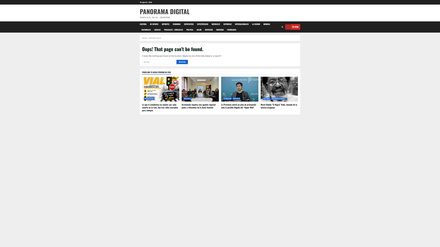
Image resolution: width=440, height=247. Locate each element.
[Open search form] (282, 27)
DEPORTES (165, 24)
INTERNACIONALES (242, 24)
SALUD (199, 29)
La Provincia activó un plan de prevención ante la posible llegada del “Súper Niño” (238, 106)
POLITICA (189, 29)
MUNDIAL (266, 24)
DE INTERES (154, 24)
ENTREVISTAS (189, 24)
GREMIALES (216, 24)
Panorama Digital (165, 11)
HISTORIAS (227, 24)
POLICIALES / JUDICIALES (173, 29)
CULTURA (143, 24)
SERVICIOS (209, 29)
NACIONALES (146, 29)
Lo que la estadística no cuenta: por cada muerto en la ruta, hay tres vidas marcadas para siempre (160, 107)
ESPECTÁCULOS (202, 24)
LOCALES (157, 29)
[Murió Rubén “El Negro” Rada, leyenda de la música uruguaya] (279, 89)
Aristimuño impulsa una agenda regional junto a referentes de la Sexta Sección (199, 106)
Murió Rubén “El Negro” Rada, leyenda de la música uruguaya (279, 106)
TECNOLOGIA (231, 29)
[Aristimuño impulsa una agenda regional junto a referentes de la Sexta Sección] (200, 89)
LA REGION (256, 24)
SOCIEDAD (220, 29)
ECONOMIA (177, 24)
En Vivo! (295, 27)
